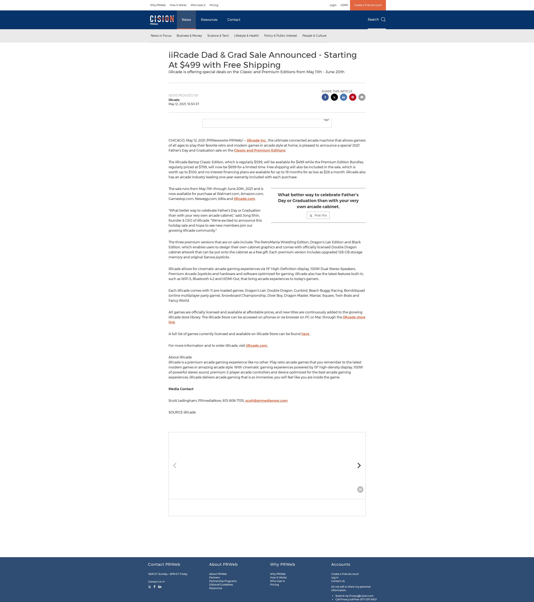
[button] (267, 120)
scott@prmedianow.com (266, 404)
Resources (209, 20)
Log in (335, 577)
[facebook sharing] (325, 98)
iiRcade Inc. (257, 144)
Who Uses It (198, 5)
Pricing (214, 5)
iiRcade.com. (257, 349)
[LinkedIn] (159, 586)
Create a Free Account (368, 5)
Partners (214, 577)
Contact (233, 20)
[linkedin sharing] (343, 98)
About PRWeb (218, 574)
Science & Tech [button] (218, 36)
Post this (321, 219)
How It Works (178, 5)
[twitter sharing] (334, 98)
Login (333, 5)
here (305, 337)
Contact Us (155, 581)
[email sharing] (361, 98)
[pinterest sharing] (352, 98)
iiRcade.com (244, 202)
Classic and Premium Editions (259, 154)
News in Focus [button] (161, 36)
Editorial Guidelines (221, 584)
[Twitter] (150, 586)
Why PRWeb (158, 5)
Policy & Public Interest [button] (280, 36)
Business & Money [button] (189, 36)
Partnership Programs (223, 581)
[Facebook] (154, 586)
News (186, 20)
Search (373, 19)
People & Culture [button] (314, 36)
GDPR (344, 5)
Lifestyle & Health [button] (246, 36)
